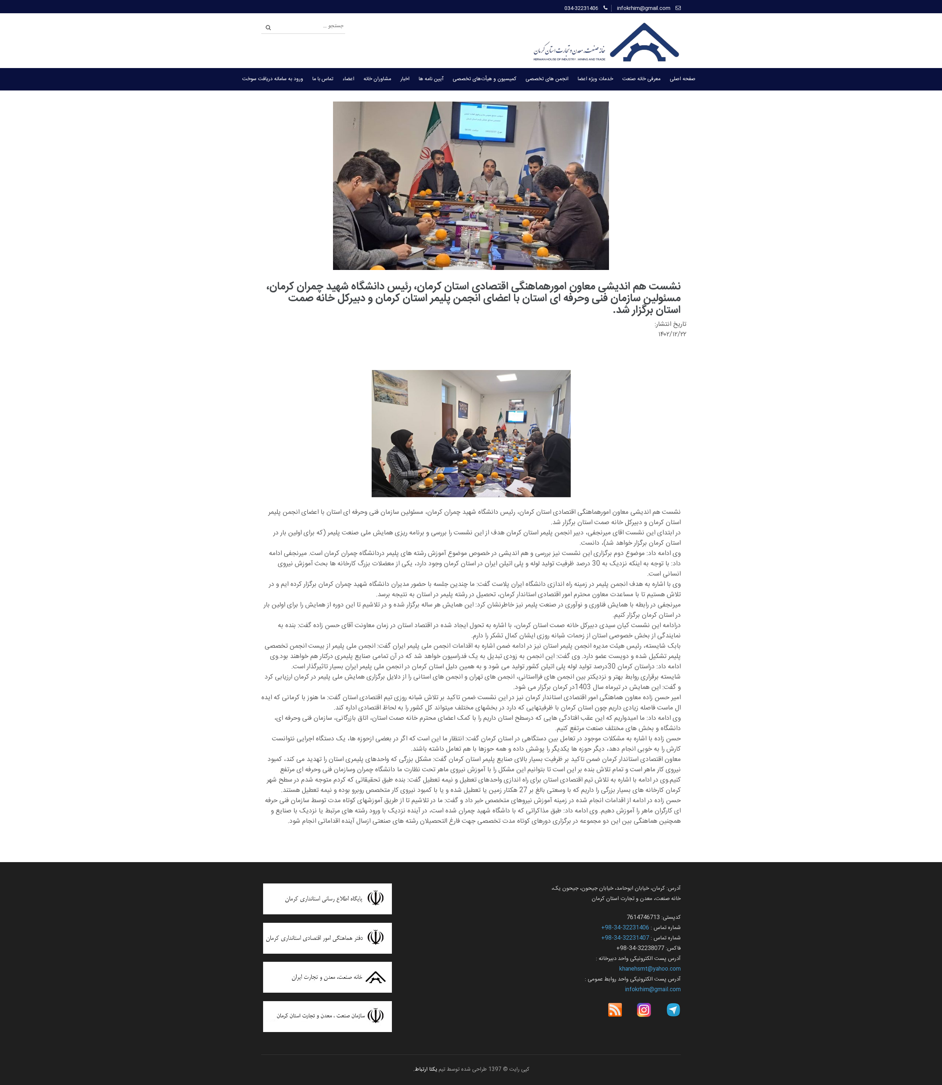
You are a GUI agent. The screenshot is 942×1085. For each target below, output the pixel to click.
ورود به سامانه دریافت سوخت (272, 79)
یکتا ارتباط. (425, 1069)
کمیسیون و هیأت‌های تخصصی (484, 79)
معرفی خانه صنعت (641, 79)
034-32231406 (581, 8)
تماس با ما (322, 79)
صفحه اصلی (682, 79)
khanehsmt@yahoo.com (650, 969)
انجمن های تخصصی (547, 79)
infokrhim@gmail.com (643, 8)
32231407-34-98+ (625, 938)
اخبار (405, 79)
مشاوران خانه (377, 79)
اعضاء (348, 79)
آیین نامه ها (431, 79)
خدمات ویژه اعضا (595, 79)
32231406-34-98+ (625, 927)
